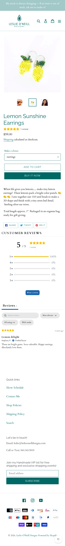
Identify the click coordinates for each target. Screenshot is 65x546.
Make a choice (11, 150)
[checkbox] (26, 322)
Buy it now (32, 175)
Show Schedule (15, 387)
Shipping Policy (15, 414)
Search (10, 423)
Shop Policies (13, 405)
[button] (32, 257)
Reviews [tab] (10, 305)
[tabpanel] (32, 336)
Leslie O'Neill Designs (26, 535)
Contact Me (13, 396)
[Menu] (59, 20)
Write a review (32, 292)
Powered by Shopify (47, 535)
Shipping (8, 139)
